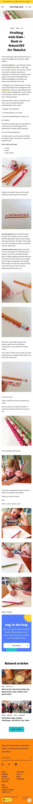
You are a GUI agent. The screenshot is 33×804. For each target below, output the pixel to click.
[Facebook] (9, 764)
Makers (4, 776)
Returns (5, 787)
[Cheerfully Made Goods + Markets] (16, 7)
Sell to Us (5, 779)
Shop (4, 772)
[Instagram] (2, 764)
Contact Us (6, 792)
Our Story (20, 772)
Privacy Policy (26, 796)
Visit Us (19, 774)
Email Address (16, 643)
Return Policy (26, 798)
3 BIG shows (6, 90)
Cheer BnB (20, 779)
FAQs (3, 785)
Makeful (11, 65)
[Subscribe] (30, 757)
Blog (18, 776)
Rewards (5, 781)
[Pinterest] (16, 764)
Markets (5, 774)
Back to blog (16, 729)
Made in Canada (8, 790)
